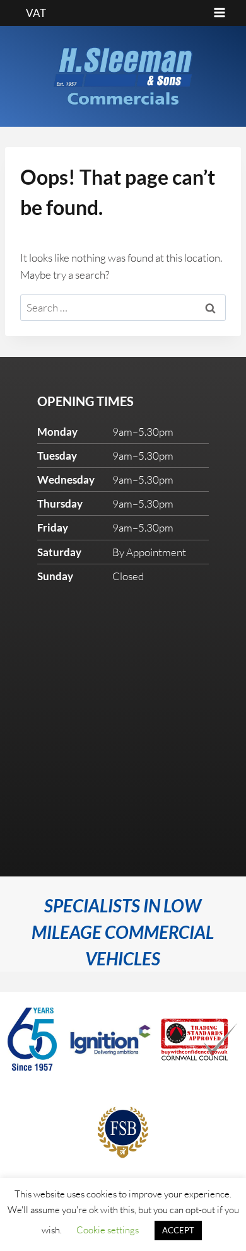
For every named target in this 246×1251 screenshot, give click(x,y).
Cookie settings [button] (107, 1230)
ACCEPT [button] (178, 1230)
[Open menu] (219, 13)
